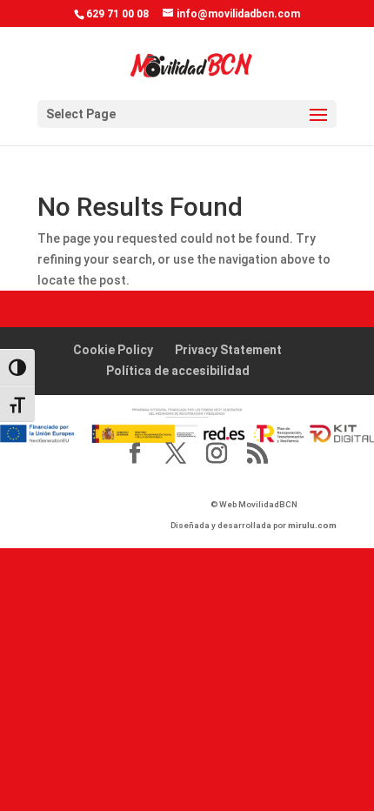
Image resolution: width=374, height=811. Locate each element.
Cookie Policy (113, 350)
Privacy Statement (228, 350)
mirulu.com (312, 525)
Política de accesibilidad (178, 371)
